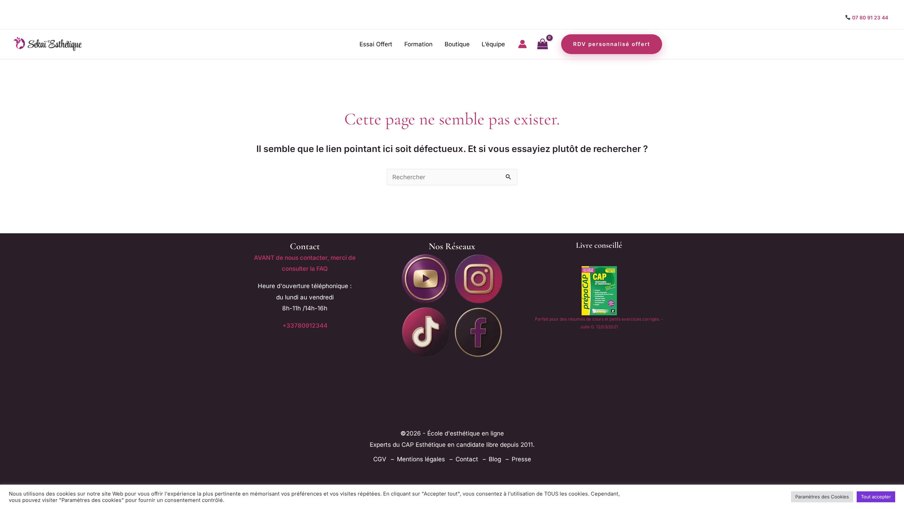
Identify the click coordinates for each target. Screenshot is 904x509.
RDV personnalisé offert (611, 44)
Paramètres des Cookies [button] (822, 496)
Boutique (457, 44)
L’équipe (493, 44)
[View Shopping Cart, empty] (542, 44)
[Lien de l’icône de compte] (522, 44)
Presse (521, 459)
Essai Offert (375, 44)
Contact (467, 459)
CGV (379, 459)
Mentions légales (421, 459)
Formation (418, 44)
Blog (495, 459)
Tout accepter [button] (876, 496)
